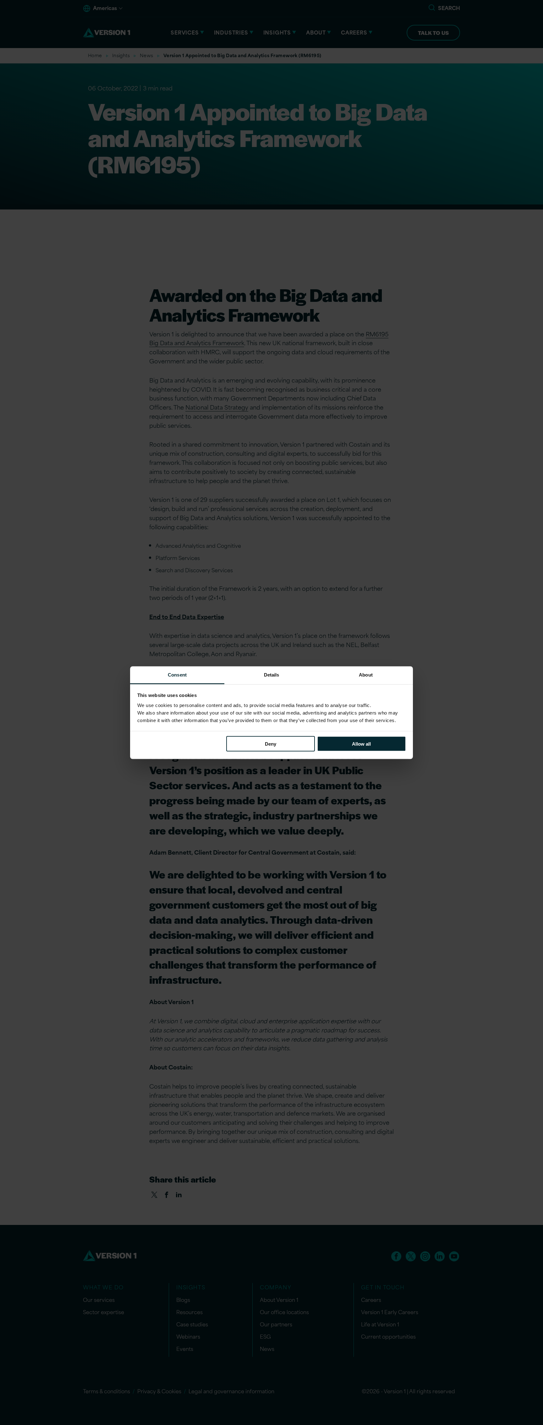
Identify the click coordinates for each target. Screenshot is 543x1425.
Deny (270, 744)
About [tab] (366, 674)
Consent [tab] (177, 674)
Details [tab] (271, 674)
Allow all (361, 744)
